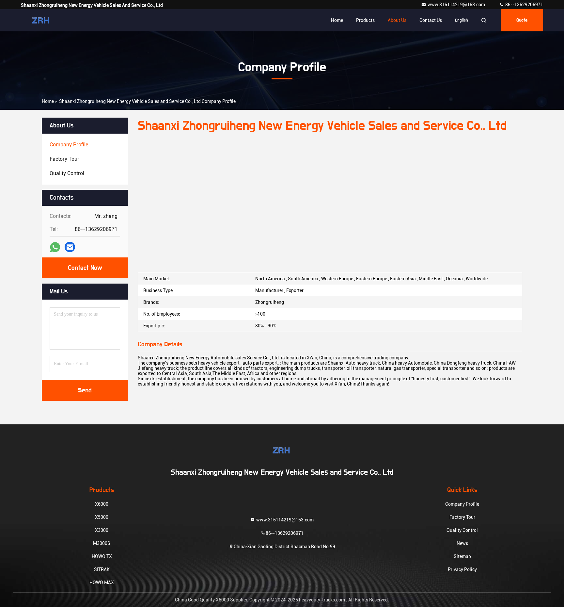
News (462, 543)
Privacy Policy (462, 569)
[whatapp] (55, 247)
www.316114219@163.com (457, 4)
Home (337, 20)
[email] (70, 247)
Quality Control (462, 530)
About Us (397, 20)
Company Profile (462, 504)
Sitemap (462, 556)
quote (521, 20)
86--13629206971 (523, 4)
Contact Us (430, 20)
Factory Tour (462, 517)
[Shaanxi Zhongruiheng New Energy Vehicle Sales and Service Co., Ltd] (41, 20)
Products (365, 20)
